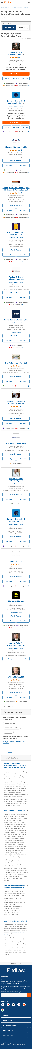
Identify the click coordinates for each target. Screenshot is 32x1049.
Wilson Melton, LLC (16, 677)
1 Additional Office (16, 332)
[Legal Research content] (29, 1031)
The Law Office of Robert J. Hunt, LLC (16, 278)
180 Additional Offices (16, 612)
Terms (3, 1044)
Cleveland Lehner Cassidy (16, 147)
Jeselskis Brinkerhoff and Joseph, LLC (16, 102)
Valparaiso (18, 741)
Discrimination (8, 732)
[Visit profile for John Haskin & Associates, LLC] (16, 46)
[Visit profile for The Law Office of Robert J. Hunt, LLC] (16, 271)
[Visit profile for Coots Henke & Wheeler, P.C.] (16, 314)
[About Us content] (29, 1015)
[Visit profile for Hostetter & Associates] (16, 437)
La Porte (5, 741)
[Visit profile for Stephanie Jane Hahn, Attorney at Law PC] (16, 395)
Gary (24, 741)
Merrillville (6, 743)
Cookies (24, 1044)
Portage (11, 741)
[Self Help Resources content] (29, 1026)
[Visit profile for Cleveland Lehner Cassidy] (16, 141)
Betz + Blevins (16, 561)
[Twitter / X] (13, 1004)
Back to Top (17, 963)
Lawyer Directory (5, 7)
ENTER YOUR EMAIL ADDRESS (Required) (12, 992)
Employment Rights (10, 723)
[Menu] (2, 2)
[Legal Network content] (29, 1036)
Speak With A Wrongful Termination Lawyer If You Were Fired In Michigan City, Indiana (15, 765)
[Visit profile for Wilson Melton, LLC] (16, 671)
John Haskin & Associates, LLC (15, 53)
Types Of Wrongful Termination (14, 810)
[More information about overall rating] (21, 57)
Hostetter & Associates (16, 443)
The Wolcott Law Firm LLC (16, 363)
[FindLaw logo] (9, 2)
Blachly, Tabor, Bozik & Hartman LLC (16, 233)
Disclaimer (16, 1044)
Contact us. (16, 983)
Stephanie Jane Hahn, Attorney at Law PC (16, 402)
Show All (3, 752)
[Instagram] (18, 1004)
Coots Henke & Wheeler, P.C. (16, 320)
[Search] (29, 2)
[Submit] (29, 995)
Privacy (9, 1044)
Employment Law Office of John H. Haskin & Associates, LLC (16, 188)
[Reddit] (24, 1004)
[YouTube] (8, 1004)
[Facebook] (2, 1004)
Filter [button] (4, 18)
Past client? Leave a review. (16, 106)
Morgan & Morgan (16, 601)
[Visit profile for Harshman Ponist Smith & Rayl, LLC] (16, 473)
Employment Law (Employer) (12, 727)
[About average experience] (29, 86)
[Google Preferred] (2, 1010)
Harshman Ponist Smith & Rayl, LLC (16, 479)
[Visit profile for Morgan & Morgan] (16, 595)
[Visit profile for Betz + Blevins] (16, 555)
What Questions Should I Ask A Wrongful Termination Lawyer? (14, 887)
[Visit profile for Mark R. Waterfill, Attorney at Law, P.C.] (16, 637)
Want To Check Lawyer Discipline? (15, 921)
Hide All (10, 752)
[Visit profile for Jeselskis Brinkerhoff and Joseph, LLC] (16, 95)
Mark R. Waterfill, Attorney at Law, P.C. (16, 644)
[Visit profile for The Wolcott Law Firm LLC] (16, 357)
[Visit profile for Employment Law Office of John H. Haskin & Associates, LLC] (16, 182)
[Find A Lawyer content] (29, 1020)
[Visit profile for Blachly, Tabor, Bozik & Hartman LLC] (16, 226)
